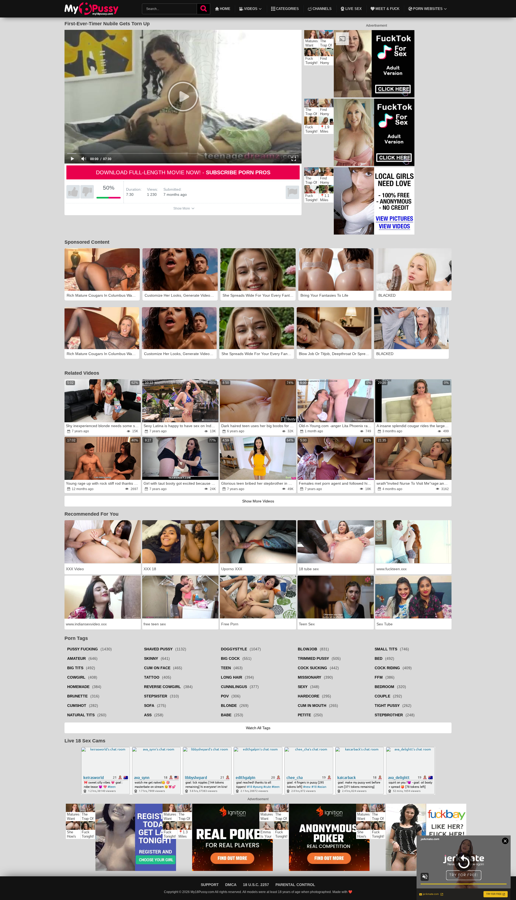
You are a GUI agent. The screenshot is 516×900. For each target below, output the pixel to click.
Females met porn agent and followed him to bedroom (336, 483)
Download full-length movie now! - (183, 172)
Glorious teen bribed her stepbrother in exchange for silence (258, 483)
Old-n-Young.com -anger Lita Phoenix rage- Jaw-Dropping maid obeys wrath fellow (336, 426)
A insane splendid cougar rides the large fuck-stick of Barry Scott (414, 426)
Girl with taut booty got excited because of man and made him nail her (181, 483)
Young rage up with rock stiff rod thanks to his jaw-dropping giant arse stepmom (103, 483)
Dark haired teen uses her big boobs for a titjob (258, 426)
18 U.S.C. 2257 (256, 885)
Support (210, 885)
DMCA (230, 885)
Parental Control (295, 885)
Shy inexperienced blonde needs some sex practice (103, 426)
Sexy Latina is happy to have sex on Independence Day (181, 426)
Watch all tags (258, 728)
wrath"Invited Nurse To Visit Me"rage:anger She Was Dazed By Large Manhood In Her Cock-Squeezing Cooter (414, 483)
